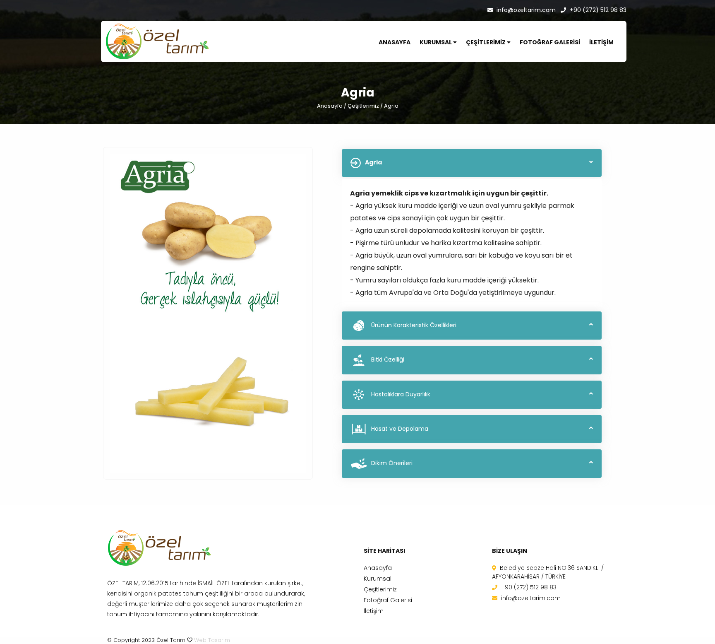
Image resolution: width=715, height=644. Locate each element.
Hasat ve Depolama (399, 429)
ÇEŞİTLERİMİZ (486, 42)
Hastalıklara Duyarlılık (400, 394)
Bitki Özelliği (387, 359)
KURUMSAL (436, 42)
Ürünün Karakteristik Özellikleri (413, 325)
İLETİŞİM (601, 42)
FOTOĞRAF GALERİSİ (550, 42)
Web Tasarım (212, 640)
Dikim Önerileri (392, 463)
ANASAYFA (394, 42)
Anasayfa (330, 106)
